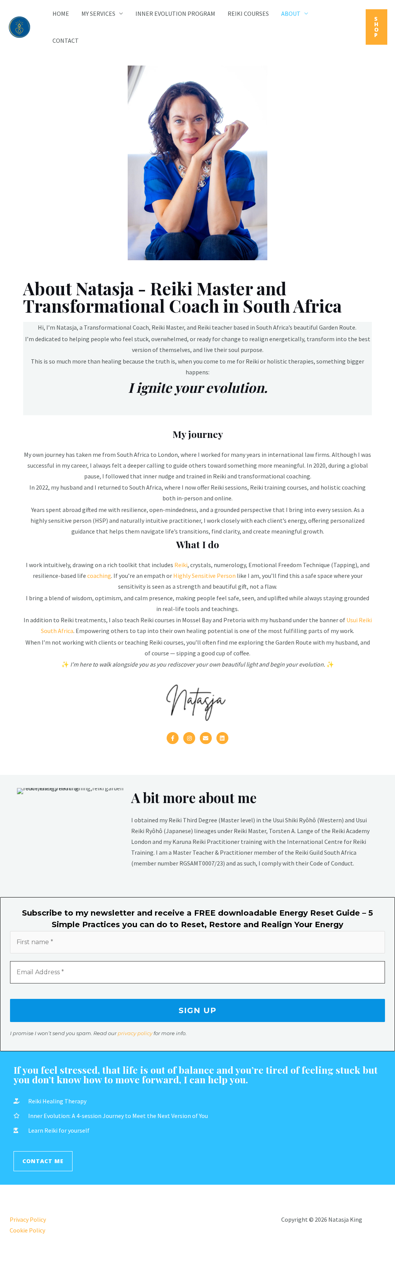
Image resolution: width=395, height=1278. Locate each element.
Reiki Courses (248, 13)
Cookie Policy (27, 1230)
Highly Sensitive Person (204, 575)
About (290, 13)
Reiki (180, 565)
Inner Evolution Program (175, 13)
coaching (99, 575)
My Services (98, 13)
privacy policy (135, 1033)
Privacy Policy (28, 1219)
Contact (65, 40)
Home (60, 13)
